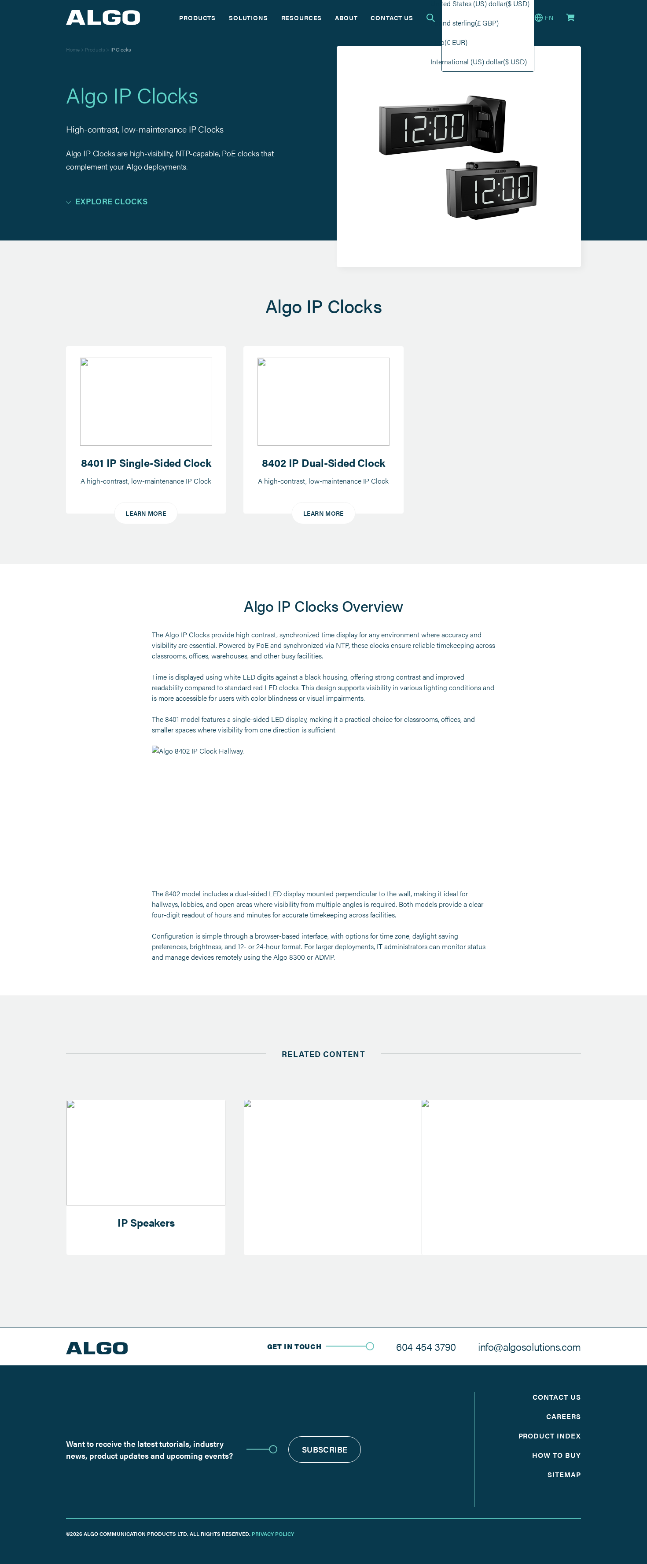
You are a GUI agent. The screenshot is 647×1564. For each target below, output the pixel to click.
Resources (301, 17)
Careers (563, 1416)
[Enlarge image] (483, 757)
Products (197, 17)
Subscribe (324, 1449)
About (346, 17)
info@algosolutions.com (529, 1346)
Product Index (549, 1436)
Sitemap (564, 1474)
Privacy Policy (273, 1534)
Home (73, 49)
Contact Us (392, 17)
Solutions (248, 17)
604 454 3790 (426, 1346)
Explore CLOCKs (111, 201)
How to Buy (556, 1455)
